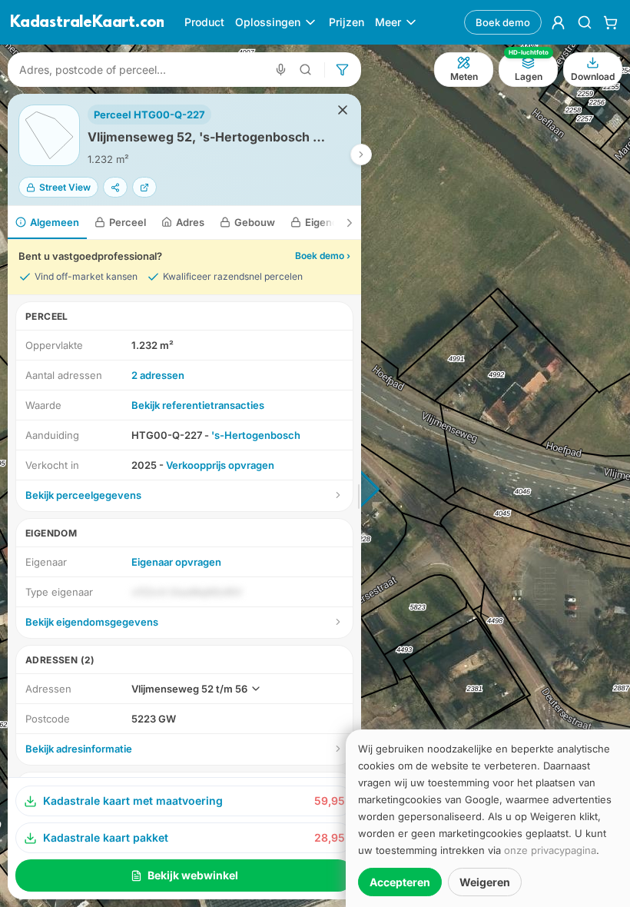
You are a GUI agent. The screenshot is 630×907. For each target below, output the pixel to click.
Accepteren (400, 882)
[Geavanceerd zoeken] (305, 69)
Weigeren (484, 882)
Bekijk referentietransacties (197, 405)
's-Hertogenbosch (255, 435)
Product (204, 21)
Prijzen (346, 21)
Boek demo (503, 22)
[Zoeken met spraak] (280, 69)
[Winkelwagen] (610, 22)
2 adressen (157, 375)
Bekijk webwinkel (193, 875)
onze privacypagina (550, 850)
